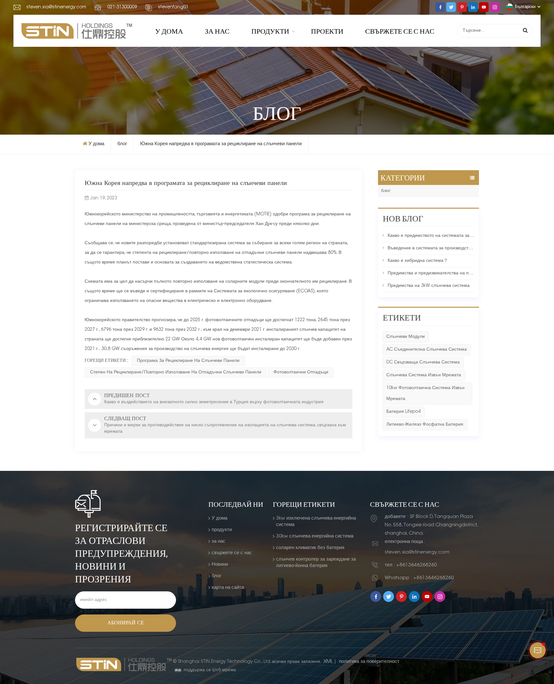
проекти (327, 31)
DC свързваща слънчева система (423, 362)
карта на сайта (228, 587)
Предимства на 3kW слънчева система (429, 286)
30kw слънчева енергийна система (314, 536)
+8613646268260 (416, 565)
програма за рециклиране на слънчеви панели (188, 361)
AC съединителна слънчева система (426, 349)
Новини (220, 564)
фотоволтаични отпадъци (300, 372)
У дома (169, 31)
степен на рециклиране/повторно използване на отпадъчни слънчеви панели (175, 372)
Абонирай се (125, 623)
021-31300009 (122, 7)
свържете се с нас (399, 31)
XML (328, 661)
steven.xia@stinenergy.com (56, 7)
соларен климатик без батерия (310, 548)
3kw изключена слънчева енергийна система (316, 521)
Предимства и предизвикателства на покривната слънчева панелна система (431, 273)
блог (122, 144)
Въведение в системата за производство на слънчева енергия (431, 248)
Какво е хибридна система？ (418, 261)
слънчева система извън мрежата (423, 375)
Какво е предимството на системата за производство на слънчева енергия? (431, 236)
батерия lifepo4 (403, 412)
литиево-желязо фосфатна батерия (424, 424)
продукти (270, 31)
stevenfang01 (173, 7)
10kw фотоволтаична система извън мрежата (425, 393)
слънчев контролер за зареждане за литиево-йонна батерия (316, 562)
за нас (217, 31)
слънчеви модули (405, 337)
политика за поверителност (369, 661)
